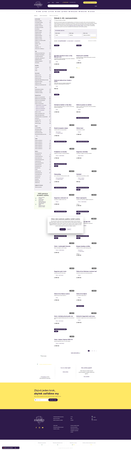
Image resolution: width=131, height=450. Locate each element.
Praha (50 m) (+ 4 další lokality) (81, 251)
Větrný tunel (79, 128)
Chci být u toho (53, 399)
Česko (94, 417)
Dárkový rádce (83, 11)
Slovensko (95, 419)
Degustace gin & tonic (60, 271)
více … (37, 135)
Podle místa (57, 33)
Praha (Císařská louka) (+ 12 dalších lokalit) (60, 179)
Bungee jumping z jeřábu (83, 246)
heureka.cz (44, 376)
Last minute (92, 11)
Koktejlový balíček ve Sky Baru (62, 104)
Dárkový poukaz (73, 11)
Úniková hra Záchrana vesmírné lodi (86, 271)
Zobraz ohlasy (65, 371)
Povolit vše (63, 229)
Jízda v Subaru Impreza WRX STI (63, 339)
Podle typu (71, 33)
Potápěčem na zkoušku (60, 151)
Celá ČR (79, 109)
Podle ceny (85, 33)
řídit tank (71, 25)
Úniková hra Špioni (81, 293)
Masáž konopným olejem (61, 128)
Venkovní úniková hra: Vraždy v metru (63, 81)
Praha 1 (79, 60)
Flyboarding (57, 174)
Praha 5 (79, 320)
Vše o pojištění (86, 376)
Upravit (69, 229)
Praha (57, 61)
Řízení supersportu (81, 198)
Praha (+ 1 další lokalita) (60, 155)
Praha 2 (57, 201)
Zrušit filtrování (93, 37)
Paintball (78, 174)
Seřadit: (55, 40)
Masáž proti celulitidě (82, 55)
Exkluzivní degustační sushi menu (85, 316)
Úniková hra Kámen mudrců (62, 293)
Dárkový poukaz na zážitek (83, 104)
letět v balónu (80, 25)
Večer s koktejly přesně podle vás (63, 316)
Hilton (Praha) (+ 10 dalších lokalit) (59, 133)
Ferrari (74, 25)
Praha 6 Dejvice (80, 155)
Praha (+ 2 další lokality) (82, 201)
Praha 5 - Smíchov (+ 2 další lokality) (81, 179)
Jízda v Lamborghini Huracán (62, 246)
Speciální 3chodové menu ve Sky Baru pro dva (63, 56)
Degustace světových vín (61, 198)
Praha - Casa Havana (59, 275)
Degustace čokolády (82, 151)
